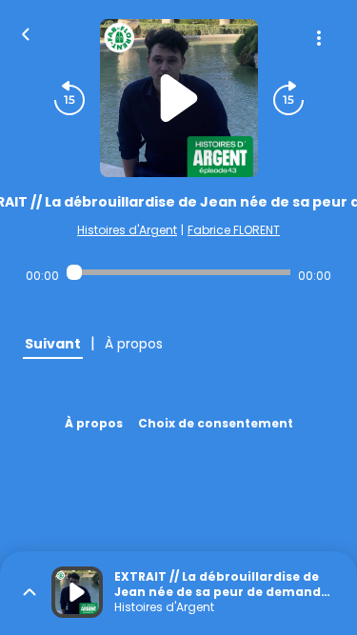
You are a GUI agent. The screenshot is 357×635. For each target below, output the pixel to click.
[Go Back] (26, 32)
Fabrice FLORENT (234, 230)
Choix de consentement (215, 423)
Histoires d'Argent (127, 230)
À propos (94, 423)
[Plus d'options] (319, 38)
